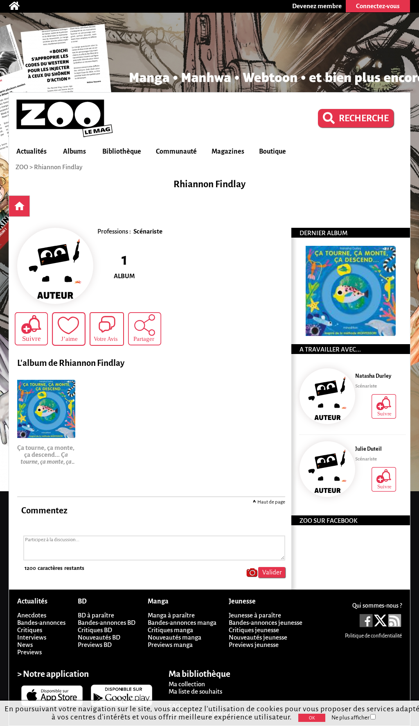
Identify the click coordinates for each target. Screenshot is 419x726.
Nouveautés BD (99, 637)
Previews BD (95, 644)
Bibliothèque (121, 151)
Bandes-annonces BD (106, 622)
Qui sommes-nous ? (377, 605)
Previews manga (170, 644)
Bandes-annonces (41, 622)
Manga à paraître (171, 615)
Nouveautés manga (174, 637)
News (25, 644)
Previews (29, 652)
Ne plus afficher (350, 718)
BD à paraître (96, 615)
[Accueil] (18, 6)
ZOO (22, 166)
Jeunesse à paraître (255, 615)
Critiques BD (95, 629)
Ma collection (187, 684)
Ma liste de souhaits (195, 691)
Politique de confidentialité (373, 636)
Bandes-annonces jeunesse (265, 622)
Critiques (29, 629)
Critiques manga (170, 629)
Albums (74, 151)
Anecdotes (31, 615)
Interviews (31, 637)
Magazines (228, 151)
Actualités (31, 151)
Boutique (272, 151)
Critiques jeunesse (254, 629)
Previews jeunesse (254, 644)
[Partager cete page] (144, 328)
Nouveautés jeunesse (258, 637)
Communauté (176, 151)
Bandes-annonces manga (182, 622)
